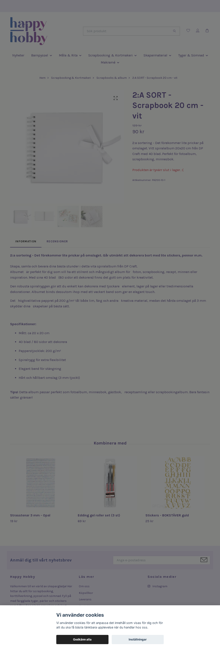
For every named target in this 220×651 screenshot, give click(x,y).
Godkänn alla (82, 639)
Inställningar (138, 639)
